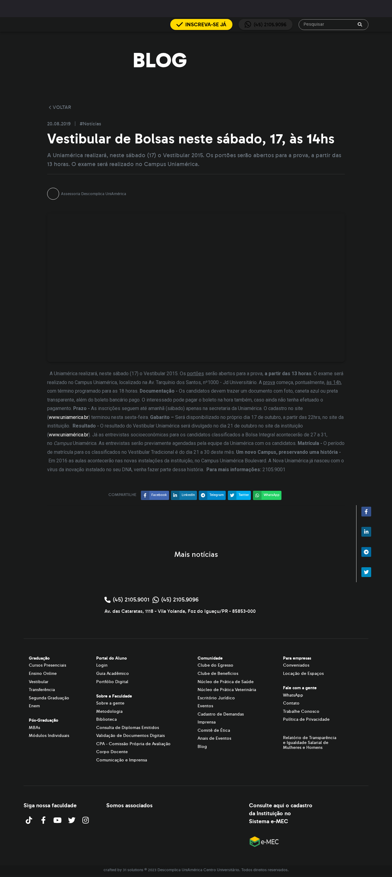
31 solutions (133, 870)
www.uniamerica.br (69, 417)
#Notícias (90, 124)
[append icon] (360, 24)
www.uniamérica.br (69, 435)
